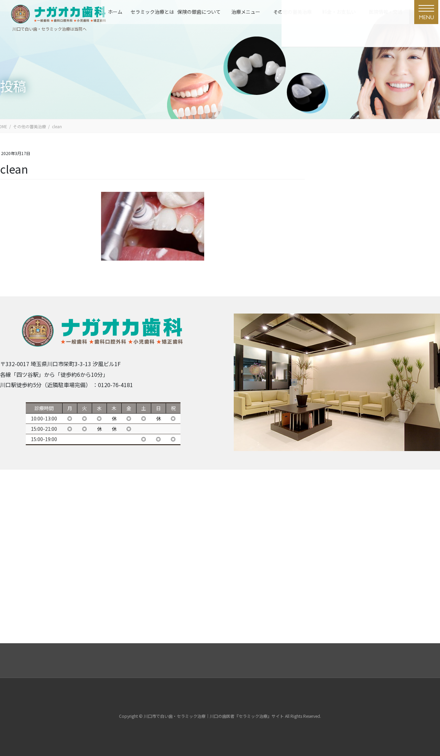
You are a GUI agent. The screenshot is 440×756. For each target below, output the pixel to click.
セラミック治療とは (152, 11)
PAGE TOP (417, 721)
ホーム (115, 11)
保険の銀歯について (199, 11)
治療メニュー (245, 11)
